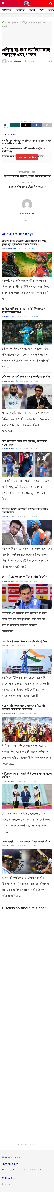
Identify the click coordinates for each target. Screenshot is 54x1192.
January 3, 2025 (23, 713)
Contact (43, 1170)
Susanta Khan (9, 316)
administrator (15, 61)
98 (34, 249)
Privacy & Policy (30, 1170)
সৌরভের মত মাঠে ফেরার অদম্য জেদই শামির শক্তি (26, 377)
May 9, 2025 (22, 249)
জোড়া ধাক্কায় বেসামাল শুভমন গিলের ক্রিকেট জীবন (26, 841)
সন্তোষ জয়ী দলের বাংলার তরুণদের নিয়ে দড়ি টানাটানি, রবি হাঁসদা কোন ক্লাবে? (23, 707)
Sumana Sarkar (10, 249)
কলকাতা (20, 10)
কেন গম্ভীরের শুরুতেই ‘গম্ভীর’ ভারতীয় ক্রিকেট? (24, 577)
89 (37, 316)
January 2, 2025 (23, 846)
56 (36, 846)
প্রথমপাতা (6, 10)
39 (36, 713)
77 (36, 646)
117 (37, 449)
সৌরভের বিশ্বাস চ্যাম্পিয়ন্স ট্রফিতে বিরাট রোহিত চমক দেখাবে (25, 510)
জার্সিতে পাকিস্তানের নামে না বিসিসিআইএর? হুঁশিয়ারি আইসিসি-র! (23, 150)
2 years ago (29, 61)
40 (36, 781)
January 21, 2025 (23, 449)
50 (36, 581)
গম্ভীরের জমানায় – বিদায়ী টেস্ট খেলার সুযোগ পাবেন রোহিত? (27, 775)
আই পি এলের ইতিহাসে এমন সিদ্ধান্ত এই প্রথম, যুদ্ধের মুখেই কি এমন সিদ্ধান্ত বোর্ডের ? (26, 142)
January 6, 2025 (23, 581)
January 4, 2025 (23, 646)
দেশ (41, 10)
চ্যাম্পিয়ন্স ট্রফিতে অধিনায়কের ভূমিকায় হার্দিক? (24, 641)
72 (37, 381)
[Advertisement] (27, 92)
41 (37, 517)
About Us (5, 1170)
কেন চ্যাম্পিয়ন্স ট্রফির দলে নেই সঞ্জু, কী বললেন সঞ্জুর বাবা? (24, 442)
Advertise (16, 1170)
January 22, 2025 (23, 316)
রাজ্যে (32, 10)
